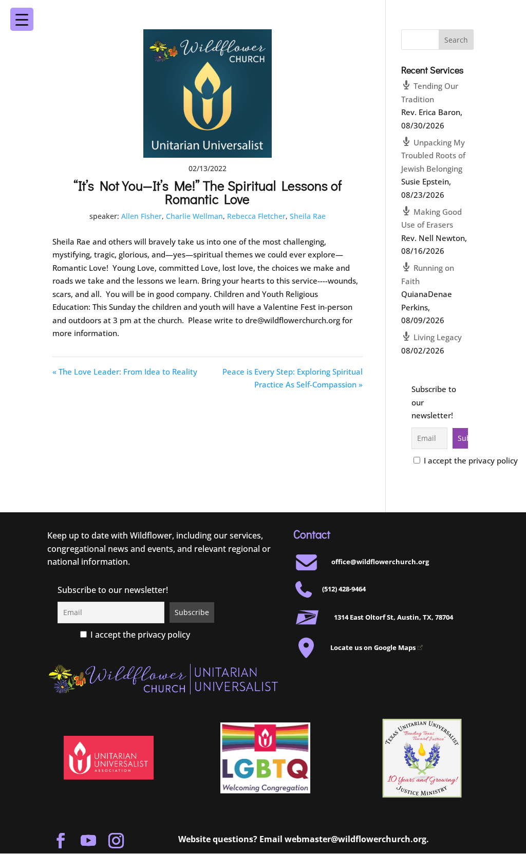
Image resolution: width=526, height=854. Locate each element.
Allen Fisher (141, 216)
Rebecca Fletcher (256, 216)
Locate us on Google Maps (373, 647)
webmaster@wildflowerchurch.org (355, 839)
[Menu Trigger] (493, 12)
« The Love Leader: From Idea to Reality (124, 371)
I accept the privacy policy (470, 460)
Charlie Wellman (194, 216)
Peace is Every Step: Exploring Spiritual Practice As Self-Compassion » (292, 378)
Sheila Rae (308, 216)
